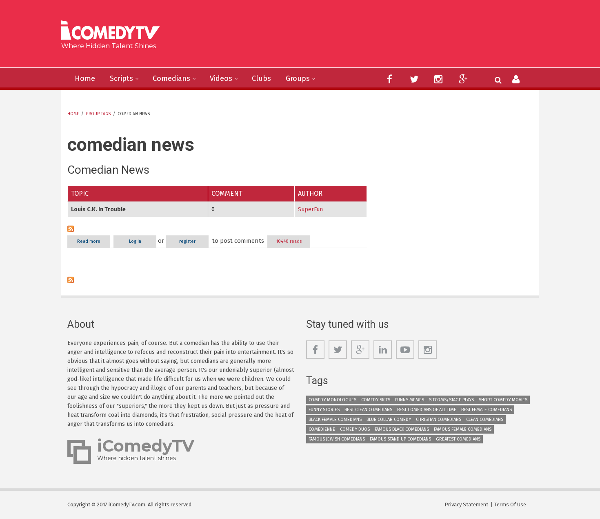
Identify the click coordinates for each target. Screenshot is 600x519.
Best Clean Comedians (368, 409)
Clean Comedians (484, 419)
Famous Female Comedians (462, 429)
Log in (135, 241)
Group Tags (98, 114)
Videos (221, 78)
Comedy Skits (375, 400)
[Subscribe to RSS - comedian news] (217, 280)
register (187, 241)
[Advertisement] (363, 36)
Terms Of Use (510, 504)
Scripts (121, 78)
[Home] (113, 31)
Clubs (261, 78)
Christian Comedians (438, 419)
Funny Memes (409, 400)
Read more (93, 241)
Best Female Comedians (486, 409)
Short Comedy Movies (503, 400)
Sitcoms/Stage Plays (451, 400)
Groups (298, 78)
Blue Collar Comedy (389, 419)
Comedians (171, 78)
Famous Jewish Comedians (337, 439)
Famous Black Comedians (402, 429)
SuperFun (310, 209)
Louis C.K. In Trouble (98, 209)
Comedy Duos (355, 429)
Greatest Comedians (458, 439)
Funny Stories (324, 409)
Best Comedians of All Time (426, 409)
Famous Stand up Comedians (400, 439)
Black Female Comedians (335, 419)
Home (85, 78)
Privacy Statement (466, 504)
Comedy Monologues (332, 400)
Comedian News (108, 170)
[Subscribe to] (217, 229)
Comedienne (322, 429)
